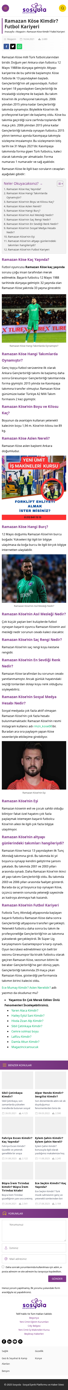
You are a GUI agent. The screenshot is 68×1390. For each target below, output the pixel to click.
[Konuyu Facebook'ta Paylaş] (6, 46)
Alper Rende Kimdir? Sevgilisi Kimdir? (49, 1094)
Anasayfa (9, 31)
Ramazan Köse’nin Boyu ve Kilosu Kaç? (30, 201)
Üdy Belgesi (34, 1325)
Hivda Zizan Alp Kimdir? (27, 1021)
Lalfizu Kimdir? (21, 1037)
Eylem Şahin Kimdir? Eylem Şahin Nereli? (49, 1139)
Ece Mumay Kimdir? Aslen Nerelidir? (26, 988)
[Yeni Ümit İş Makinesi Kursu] (34, 517)
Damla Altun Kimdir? (25, 1042)
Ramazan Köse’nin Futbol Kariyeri (29, 249)
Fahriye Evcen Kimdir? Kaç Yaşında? (17, 1139)
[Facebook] (4, 1341)
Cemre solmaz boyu (25, 1031)
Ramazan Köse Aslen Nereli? (24, 206)
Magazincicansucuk (24, 1047)
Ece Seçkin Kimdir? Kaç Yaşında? (50, 1185)
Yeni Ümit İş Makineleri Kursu (34, 1329)
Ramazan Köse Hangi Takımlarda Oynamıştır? (27, 195)
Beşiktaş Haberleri (34, 1333)
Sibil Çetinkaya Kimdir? (26, 1026)
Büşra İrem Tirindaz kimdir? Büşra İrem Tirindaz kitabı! (15, 1186)
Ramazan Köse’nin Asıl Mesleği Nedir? (30, 215)
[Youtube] (15, 1341)
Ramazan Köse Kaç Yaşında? (24, 189)
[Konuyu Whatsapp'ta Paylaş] (19, 46)
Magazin (20, 31)
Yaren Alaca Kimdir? (24, 1010)
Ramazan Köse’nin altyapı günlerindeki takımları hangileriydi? (32, 243)
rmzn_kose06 (43, 726)
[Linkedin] (9, 1341)
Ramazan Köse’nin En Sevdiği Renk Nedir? (32, 224)
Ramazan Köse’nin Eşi (21, 236)
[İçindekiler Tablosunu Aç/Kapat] (58, 184)
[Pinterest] (20, 1341)
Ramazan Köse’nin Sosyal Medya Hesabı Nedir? (31, 230)
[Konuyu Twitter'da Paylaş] (13, 46)
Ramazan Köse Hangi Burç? (23, 210)
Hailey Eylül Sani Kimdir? (27, 1016)
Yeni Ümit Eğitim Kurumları (34, 1321)
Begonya (34, 1317)
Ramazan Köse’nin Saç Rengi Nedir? (29, 219)
